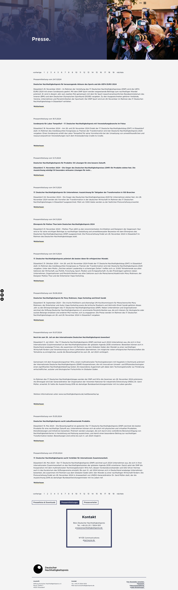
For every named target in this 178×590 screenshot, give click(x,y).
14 (92, 72)
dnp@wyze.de (89, 540)
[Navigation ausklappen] (144, 2)
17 (105, 72)
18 (109, 72)
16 (101, 72)
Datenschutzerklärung (137, 585)
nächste (120, 72)
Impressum (140, 583)
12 (84, 72)
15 (97, 72)
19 (113, 72)
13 (88, 72)
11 (80, 72)
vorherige (37, 72)
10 (76, 72)
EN (140, 3)
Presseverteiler (90, 502)
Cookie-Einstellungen (137, 587)
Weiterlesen (38, 106)
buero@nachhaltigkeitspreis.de (84, 585)
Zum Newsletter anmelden (135, 582)
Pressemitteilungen (69, 502)
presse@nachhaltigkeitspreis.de (88, 528)
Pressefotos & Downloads (44, 502)
